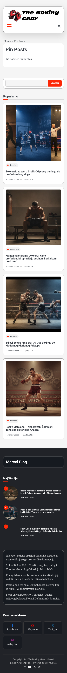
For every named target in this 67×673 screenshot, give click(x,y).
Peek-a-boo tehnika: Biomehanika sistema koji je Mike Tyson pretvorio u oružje (40, 511)
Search (55, 83)
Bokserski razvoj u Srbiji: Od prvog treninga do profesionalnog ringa (33, 173)
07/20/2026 (28, 266)
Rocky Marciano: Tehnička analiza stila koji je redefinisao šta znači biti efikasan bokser (40, 491)
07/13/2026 (28, 435)
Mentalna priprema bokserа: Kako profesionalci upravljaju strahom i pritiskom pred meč (31, 258)
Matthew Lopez (12, 179)
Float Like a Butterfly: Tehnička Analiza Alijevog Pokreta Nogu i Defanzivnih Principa (41, 530)
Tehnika (13, 336)
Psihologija (14, 249)
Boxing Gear (38, 659)
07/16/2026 (28, 351)
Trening (13, 165)
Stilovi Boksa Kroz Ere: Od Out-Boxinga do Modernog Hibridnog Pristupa (30, 344)
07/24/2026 (28, 179)
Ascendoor (24, 662)
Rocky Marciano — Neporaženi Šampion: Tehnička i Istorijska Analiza (29, 428)
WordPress (50, 662)
